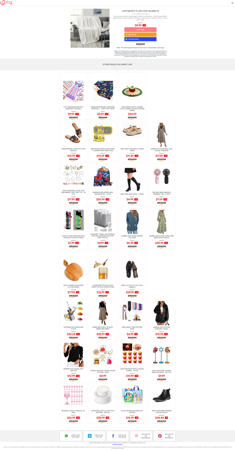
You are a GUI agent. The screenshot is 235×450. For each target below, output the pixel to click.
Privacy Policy (117, 444)
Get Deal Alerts (133, 39)
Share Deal (130, 34)
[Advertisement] (161, 96)
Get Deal (140, 30)
